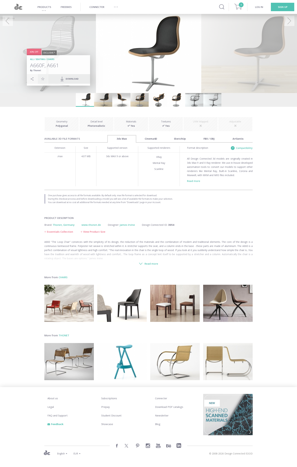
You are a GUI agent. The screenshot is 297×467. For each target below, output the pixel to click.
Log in (259, 7)
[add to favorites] (42, 78)
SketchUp (180, 138)
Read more (193, 181)
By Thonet (35, 70)
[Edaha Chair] (228, 303)
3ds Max (122, 138)
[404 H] (122, 361)
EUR (75, 453)
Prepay (105, 407)
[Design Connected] (18, 7)
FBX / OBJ (209, 138)
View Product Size (94, 231)
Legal (50, 407)
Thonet (64, 335)
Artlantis (238, 138)
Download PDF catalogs (169, 407)
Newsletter (162, 415)
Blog (157, 424)
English (61, 453)
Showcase (107, 424)
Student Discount (111, 415)
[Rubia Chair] (175, 303)
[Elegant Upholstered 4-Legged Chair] (122, 303)
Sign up (282, 7)
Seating (40, 59)
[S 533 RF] (175, 361)
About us (52, 398)
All (32, 59)
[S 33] (69, 361)
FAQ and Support (57, 415)
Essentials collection (60, 231)
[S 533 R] (228, 361)
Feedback (57, 424)
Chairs (50, 59)
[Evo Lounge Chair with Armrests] (69, 303)
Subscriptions (109, 398)
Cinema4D (151, 138)
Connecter (161, 398)
